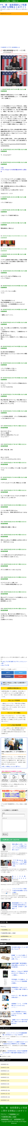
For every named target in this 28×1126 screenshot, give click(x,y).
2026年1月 (4, 1087)
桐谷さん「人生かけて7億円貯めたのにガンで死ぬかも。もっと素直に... (19, 973)
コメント (4, 818)
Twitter (21, 672)
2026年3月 (4, 1080)
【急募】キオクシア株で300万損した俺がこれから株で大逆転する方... (19, 1021)
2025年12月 (4, 1090)
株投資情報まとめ (5, 939)
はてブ (8, 672)
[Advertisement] (14, 30)
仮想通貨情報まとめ (6, 936)
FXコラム (3, 926)
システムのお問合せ (5, 1)
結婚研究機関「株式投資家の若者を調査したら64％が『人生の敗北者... (19, 965)
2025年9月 (4, 1100)
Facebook (8, 676)
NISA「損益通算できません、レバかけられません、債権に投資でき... (19, 1013)
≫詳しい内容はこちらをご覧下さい (11, 766)
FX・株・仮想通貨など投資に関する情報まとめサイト (13, 6)
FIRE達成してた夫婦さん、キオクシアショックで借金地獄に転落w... (19, 981)
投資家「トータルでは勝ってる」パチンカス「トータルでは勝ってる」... (19, 957)
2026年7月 (4, 1067)
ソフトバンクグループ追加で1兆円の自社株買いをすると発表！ (19, 890)
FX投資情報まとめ (6, 929)
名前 (3, 813)
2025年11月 (4, 1093)
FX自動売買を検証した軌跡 (8, 933)
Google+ (21, 676)
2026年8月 (4, 1064)
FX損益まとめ (15, 1)
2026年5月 (4, 1074)
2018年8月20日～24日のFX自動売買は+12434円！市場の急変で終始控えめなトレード (13, 1052)
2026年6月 (4, 1070)
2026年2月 (4, 1084)
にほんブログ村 (5, 665)
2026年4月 (4, 1077)
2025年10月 (4, 1097)
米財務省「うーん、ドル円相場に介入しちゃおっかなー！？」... (19, 1005)
